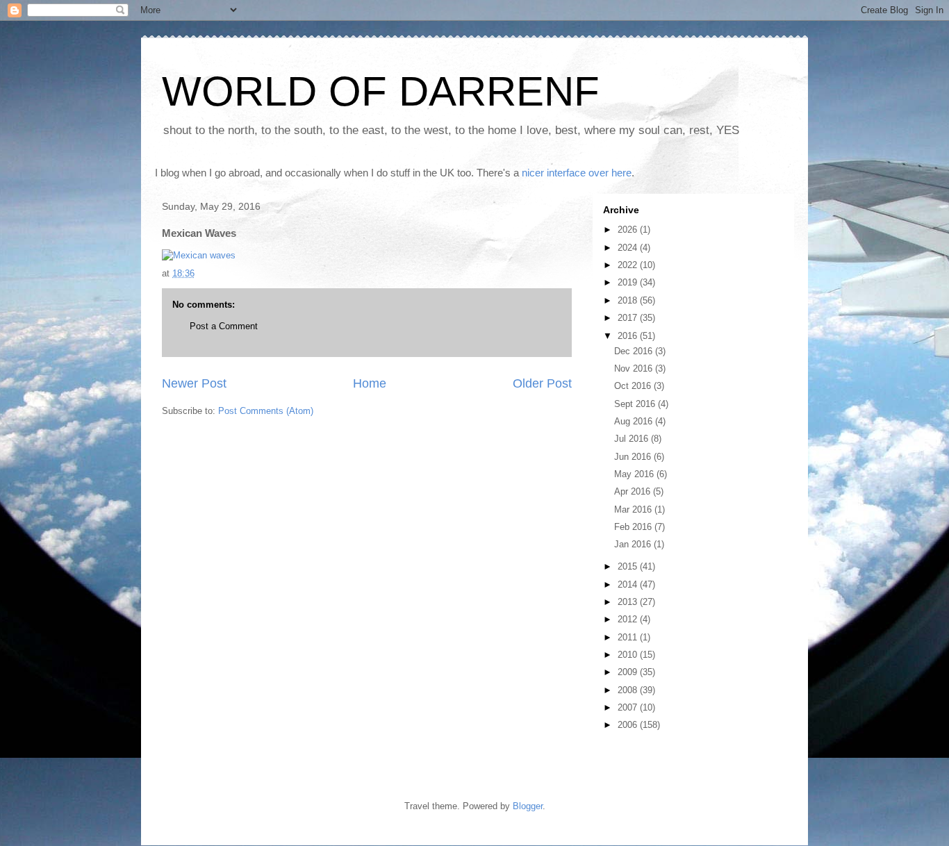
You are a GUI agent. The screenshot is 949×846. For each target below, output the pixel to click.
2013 (629, 602)
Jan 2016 (634, 544)
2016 (629, 336)
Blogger (528, 806)
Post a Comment (224, 326)
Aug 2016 (634, 421)
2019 (629, 282)
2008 (629, 690)
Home (369, 383)
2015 (629, 566)
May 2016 (635, 474)
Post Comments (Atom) (265, 411)
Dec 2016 (634, 351)
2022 (629, 265)
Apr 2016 (633, 491)
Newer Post (194, 383)
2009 (629, 672)
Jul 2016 (632, 438)
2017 (629, 318)
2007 (629, 707)
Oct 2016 (634, 386)
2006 (629, 725)
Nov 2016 (634, 368)
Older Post (542, 383)
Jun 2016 (634, 456)
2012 (629, 619)
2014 (629, 584)
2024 (629, 247)
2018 (629, 300)
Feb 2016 (634, 527)
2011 (629, 637)
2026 (629, 229)
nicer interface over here (577, 173)
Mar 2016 (634, 509)
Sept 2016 (636, 404)
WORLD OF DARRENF (381, 91)
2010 (629, 654)
